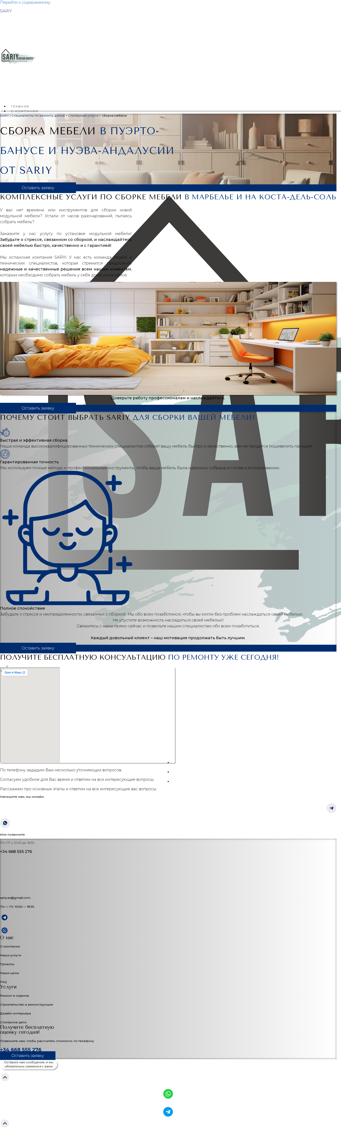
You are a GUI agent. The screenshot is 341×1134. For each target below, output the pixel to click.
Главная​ (20, 106)
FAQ (3, 982)
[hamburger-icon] (335, 107)
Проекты (7, 964)
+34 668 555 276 (20, 1050)
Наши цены (9, 973)
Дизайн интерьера (15, 1013)
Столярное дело (13, 1022)
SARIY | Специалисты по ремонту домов (32, 115)
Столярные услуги (83, 115)
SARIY (6, 11)
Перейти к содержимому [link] (25, 2)
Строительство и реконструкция (26, 1004)
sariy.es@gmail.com (15, 898)
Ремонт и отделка (14, 995)
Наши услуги (10, 955)
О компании (10, 946)
